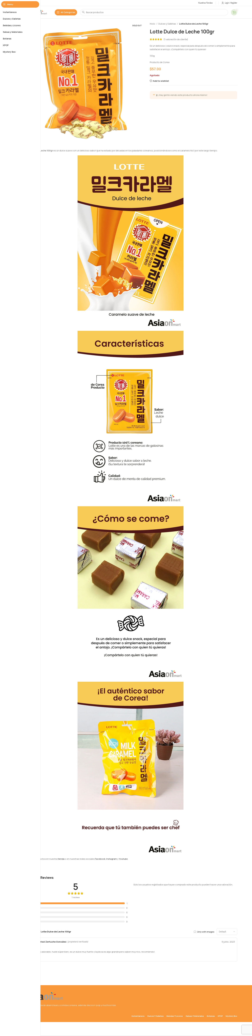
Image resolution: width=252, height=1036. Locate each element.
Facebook (100, 858)
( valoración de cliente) (175, 39)
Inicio (152, 23)
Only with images (205, 931)
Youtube (123, 858)
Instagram (111, 858)
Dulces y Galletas (167, 23)
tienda (61, 858)
